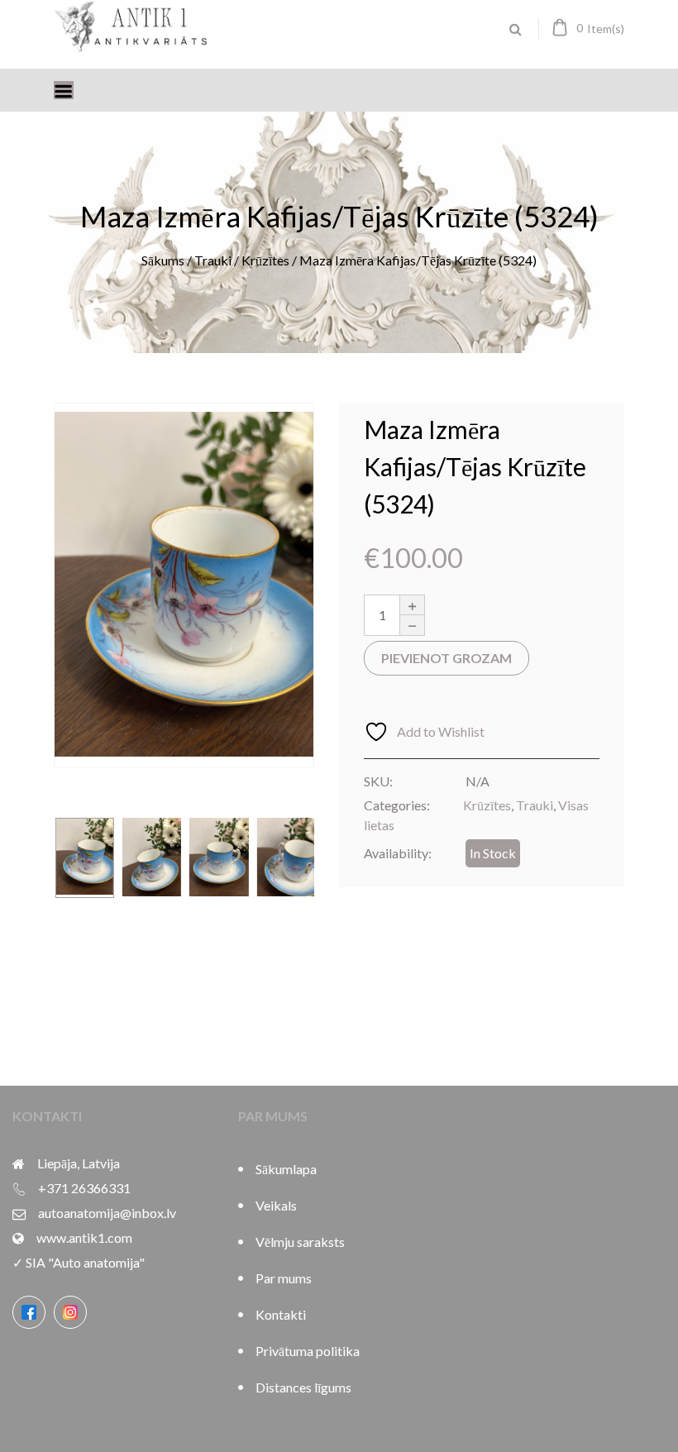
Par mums (283, 1278)
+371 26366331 (84, 1188)
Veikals (276, 1205)
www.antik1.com (84, 1237)
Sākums (162, 260)
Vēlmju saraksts (300, 1241)
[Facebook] (28, 1312)
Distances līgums (303, 1387)
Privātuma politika (307, 1351)
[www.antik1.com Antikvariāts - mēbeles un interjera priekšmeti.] (132, 46)
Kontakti (280, 1314)
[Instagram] (70, 1312)
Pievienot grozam (446, 658)
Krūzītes (265, 260)
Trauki (213, 260)
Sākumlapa (286, 1169)
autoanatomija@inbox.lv (107, 1212)
